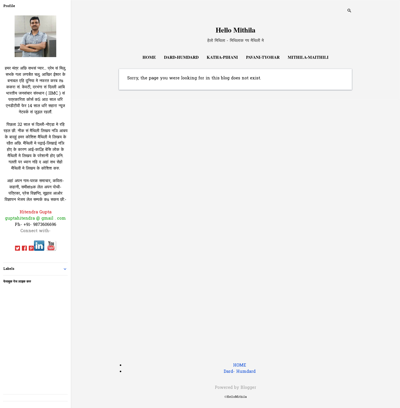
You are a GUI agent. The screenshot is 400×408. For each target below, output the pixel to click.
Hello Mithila (235, 30)
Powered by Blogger (235, 388)
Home (149, 57)
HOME (239, 365)
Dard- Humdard (240, 372)
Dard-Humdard (181, 57)
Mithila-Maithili (308, 57)
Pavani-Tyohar (263, 57)
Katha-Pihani (222, 57)
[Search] (349, 11)
